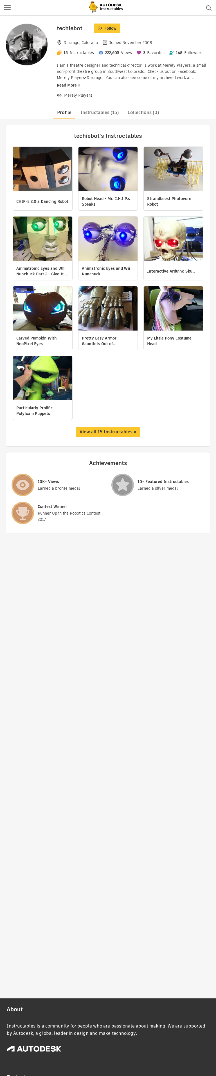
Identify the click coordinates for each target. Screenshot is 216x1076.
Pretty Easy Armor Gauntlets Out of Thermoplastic (99, 341)
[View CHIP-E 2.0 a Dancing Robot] (42, 169)
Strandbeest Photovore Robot (169, 201)
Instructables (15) (99, 112)
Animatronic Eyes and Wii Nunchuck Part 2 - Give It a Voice (41, 271)
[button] (7, 8)
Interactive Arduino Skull (171, 271)
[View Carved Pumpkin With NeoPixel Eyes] (42, 309)
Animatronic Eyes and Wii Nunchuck (106, 271)
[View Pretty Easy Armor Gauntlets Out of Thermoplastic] (108, 309)
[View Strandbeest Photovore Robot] (173, 169)
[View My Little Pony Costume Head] (173, 309)
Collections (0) (143, 112)
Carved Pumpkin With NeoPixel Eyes (36, 341)
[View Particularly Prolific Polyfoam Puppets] (42, 379)
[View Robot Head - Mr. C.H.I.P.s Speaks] (108, 169)
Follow (110, 28)
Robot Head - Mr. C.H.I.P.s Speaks (106, 201)
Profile (64, 112)
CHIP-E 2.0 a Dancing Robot (42, 201)
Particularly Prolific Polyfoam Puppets (34, 410)
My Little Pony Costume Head (169, 341)
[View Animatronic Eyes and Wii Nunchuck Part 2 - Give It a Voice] (42, 239)
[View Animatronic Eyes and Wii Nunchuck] (108, 239)
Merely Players (78, 95)
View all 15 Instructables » (108, 432)
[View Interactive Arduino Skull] (173, 239)
